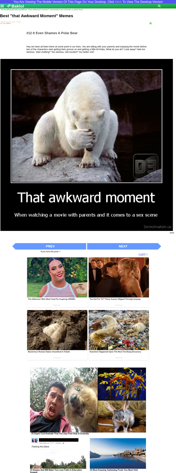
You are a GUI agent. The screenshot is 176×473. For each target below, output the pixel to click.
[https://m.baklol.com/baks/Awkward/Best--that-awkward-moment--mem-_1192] (151, 23)
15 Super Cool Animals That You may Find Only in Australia (60, 434)
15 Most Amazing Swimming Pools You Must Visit (114, 470)
